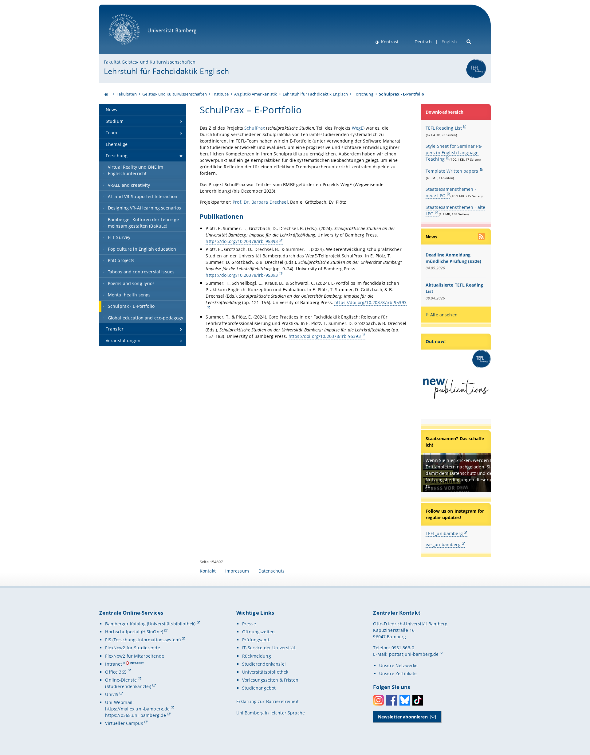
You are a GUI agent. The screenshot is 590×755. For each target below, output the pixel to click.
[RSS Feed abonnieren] (482, 237)
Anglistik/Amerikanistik (255, 94)
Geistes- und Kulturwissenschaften (174, 94)
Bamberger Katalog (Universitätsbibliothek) (150, 624)
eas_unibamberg (443, 544)
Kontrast (389, 42)
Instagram (378, 700)
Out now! (436, 341)
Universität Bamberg (130, 48)
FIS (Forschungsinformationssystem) (143, 640)
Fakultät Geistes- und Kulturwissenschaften (149, 62)
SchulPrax (254, 128)
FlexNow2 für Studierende (132, 648)
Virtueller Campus (124, 723)
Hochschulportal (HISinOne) (134, 632)
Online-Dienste (121, 680)
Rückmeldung (256, 656)
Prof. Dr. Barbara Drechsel (260, 202)
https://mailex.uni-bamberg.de (137, 709)
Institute (220, 94)
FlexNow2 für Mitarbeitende (134, 656)
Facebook (391, 700)
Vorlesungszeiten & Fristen (270, 680)
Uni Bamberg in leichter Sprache (270, 713)
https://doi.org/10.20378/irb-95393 (242, 241)
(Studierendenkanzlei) (128, 686)
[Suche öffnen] (469, 41)
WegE (358, 128)
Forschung (363, 94)
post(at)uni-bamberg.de (414, 654)
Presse (249, 624)
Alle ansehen (444, 315)
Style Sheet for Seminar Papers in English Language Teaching (454, 152)
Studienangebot (259, 688)
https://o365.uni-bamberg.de (135, 715)
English (449, 42)
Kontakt (208, 571)
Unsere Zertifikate (398, 673)
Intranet (113, 664)
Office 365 (115, 672)
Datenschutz (271, 571)
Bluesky (404, 700)
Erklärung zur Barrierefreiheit (267, 701)
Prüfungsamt (255, 640)
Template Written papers (452, 171)
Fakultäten (126, 94)
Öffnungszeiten (258, 632)
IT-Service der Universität (268, 648)
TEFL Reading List (444, 128)
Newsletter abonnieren (403, 717)
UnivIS (111, 694)
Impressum (237, 571)
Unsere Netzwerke (398, 665)
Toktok (417, 700)
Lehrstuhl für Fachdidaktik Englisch (166, 71)
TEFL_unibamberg (444, 533)
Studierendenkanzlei (264, 664)
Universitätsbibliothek (265, 672)
